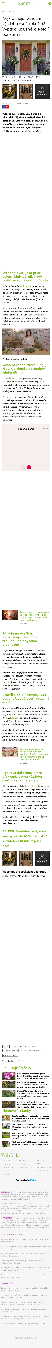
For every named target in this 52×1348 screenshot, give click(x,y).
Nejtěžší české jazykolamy (21, 1197)
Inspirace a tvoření (8, 1220)
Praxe (9, 11)
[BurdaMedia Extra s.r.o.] (26, 1181)
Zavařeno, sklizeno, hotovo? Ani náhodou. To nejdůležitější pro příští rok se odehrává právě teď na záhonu (30, 1118)
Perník (34, 1206)
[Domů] (10, 1155)
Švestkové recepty (21, 1204)
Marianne (22, 1164)
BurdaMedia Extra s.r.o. (28, 1338)
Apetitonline (23, 1161)
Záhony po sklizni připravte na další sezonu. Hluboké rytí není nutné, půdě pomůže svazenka (25, 1240)
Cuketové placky (40, 1213)
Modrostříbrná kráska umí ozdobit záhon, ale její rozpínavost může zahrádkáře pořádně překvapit (23, 1276)
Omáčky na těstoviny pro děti (10, 1194)
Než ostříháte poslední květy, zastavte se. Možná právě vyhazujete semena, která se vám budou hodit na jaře (33, 1094)
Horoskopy (12, 1199)
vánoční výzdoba (35, 1051)
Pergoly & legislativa (43, 1218)
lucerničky (14, 717)
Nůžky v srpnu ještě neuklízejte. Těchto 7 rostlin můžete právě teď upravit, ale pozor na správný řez (32, 1084)
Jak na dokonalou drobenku (31, 1194)
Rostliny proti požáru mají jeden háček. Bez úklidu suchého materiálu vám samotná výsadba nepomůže (33, 1076)
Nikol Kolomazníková (19, 104)
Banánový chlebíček (12, 1209)
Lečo (29, 1206)
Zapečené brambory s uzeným (11, 1213)
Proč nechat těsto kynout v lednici (25, 1192)
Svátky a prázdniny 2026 (32, 1225)
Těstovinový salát (40, 1211)
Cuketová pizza (43, 1192)
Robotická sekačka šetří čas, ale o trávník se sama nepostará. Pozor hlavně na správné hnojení (26, 1247)
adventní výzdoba (10, 1055)
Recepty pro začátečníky (18, 1206)
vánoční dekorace (10, 1051)
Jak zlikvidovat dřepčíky (39, 1227)
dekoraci (6, 682)
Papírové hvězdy (32, 786)
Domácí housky (13, 1211)
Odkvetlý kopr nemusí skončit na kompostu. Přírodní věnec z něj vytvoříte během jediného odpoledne (25, 1269)
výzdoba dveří (26, 286)
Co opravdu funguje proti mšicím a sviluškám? (22, 1223)
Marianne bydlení (25, 1167)
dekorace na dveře (28, 1047)
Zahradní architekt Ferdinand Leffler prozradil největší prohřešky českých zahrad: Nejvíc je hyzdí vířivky (24, 1289)
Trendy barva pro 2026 (16, 1225)
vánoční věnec (16, 378)
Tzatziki (40, 1206)
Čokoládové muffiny (35, 1204)
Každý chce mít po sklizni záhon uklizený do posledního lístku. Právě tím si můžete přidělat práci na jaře (33, 1104)
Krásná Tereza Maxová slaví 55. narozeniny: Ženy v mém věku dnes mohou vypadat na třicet (25, 1310)
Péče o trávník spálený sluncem (25, 1218)
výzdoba (23, 1051)
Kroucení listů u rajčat (13, 1227)
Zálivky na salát (26, 1209)
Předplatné (8, 1161)
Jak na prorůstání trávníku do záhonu (28, 1220)
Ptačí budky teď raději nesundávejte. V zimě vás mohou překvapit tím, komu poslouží (30, 1143)
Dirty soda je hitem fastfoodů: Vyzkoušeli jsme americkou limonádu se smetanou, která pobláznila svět (24, 1296)
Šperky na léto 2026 (23, 1199)
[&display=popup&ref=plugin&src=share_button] (4, 106)
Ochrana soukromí (44, 1167)
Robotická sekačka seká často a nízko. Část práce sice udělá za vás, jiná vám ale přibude (29, 1127)
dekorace (14, 1047)
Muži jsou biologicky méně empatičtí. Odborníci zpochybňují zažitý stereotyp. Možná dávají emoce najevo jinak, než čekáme (23, 1303)
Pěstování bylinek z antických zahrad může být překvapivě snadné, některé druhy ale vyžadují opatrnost (25, 1255)
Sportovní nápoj (28, 1213)
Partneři (7, 1174)
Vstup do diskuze (9, 1061)
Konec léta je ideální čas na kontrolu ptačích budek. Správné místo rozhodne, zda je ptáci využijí (23, 1262)
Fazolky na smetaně (26, 1211)
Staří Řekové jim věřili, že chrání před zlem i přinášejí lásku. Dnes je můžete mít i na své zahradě (30, 1135)
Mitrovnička (26, 1227)
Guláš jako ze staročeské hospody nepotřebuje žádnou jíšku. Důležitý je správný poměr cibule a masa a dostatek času (24, 1325)
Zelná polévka (37, 1209)
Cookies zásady (42, 1171)
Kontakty (7, 1164)
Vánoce (6, 1047)
